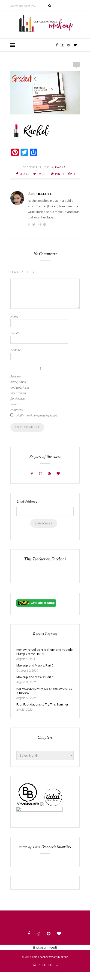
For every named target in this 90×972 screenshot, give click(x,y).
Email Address (26, 501)
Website (15, 350)
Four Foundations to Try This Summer (42, 704)
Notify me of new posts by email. (37, 415)
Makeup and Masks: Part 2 (35, 665)
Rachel (61, 167)
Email (15, 333)
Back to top (44, 965)
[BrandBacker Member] (27, 805)
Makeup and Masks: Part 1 (35, 677)
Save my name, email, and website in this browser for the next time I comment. (19, 393)
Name (15, 316)
